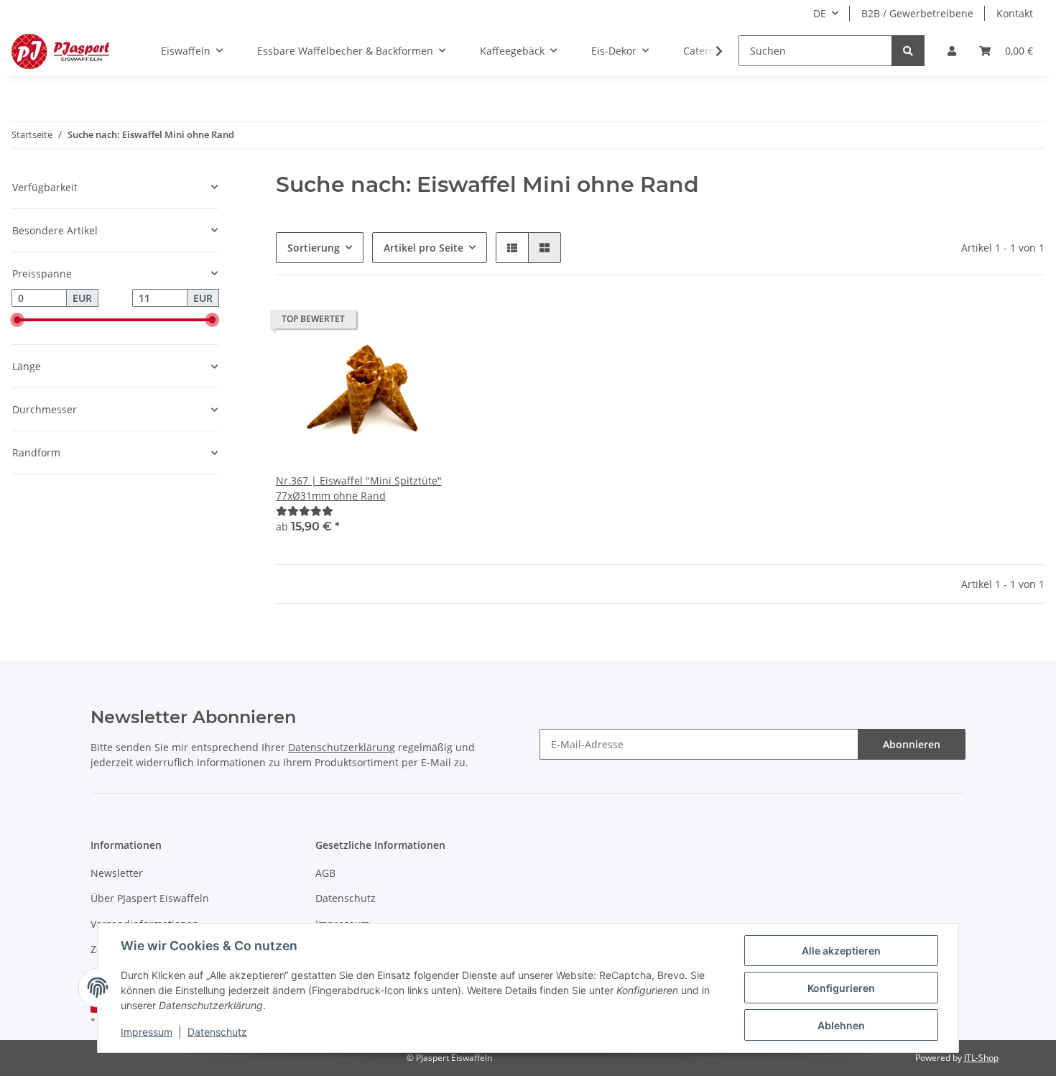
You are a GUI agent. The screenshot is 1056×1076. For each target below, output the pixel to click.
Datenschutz (345, 898)
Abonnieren (911, 744)
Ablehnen (841, 1025)
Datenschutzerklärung (341, 747)
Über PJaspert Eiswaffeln (150, 898)
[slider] (17, 319)
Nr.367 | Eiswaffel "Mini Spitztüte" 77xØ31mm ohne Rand (359, 488)
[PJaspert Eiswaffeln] (60, 51)
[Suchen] (908, 50)
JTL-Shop (981, 1058)
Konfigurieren (841, 988)
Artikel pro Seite (423, 247)
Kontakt (1014, 13)
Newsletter (117, 873)
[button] (952, 50)
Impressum (146, 1032)
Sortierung (313, 247)
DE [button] (819, 13)
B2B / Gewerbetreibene (917, 13)
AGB (325, 873)
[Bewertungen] (304, 511)
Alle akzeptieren (841, 950)
